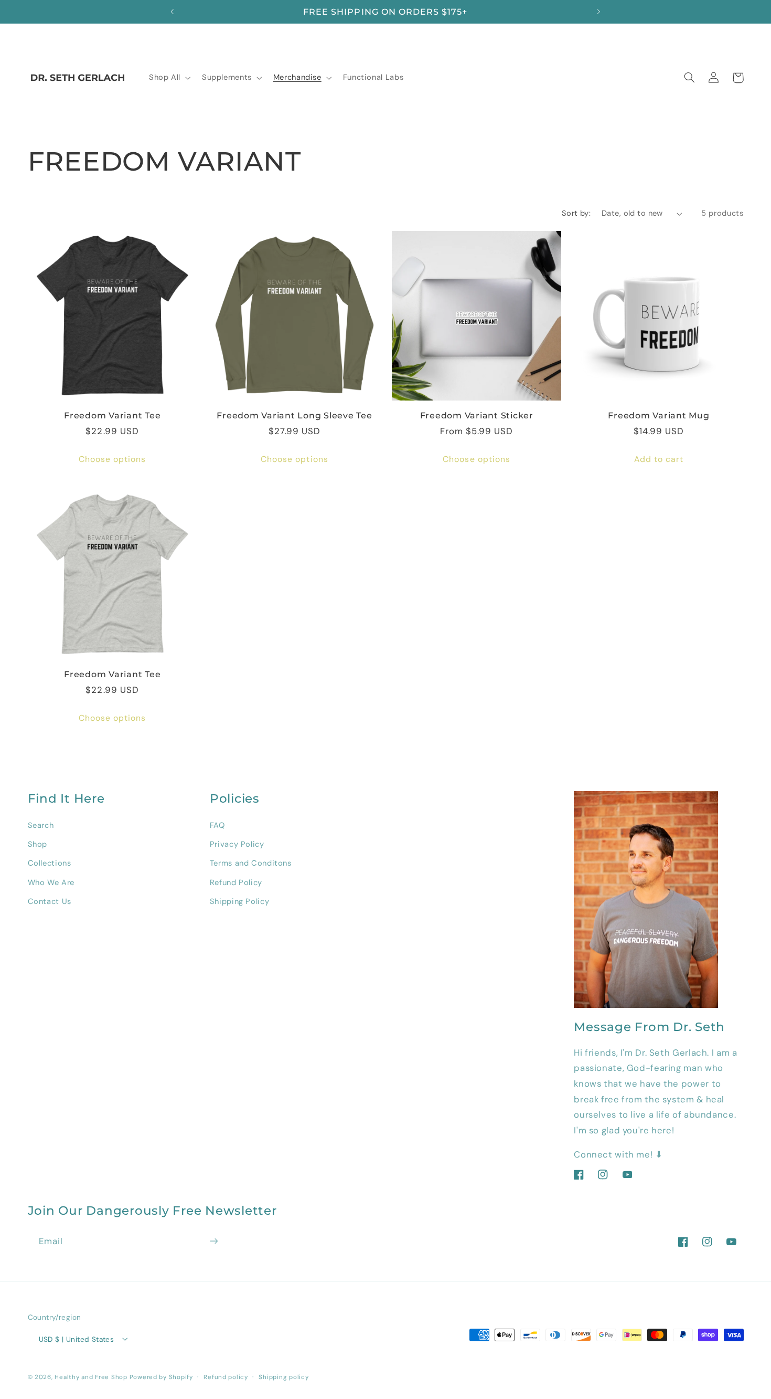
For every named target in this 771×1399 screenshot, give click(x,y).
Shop (38, 843)
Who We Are (51, 882)
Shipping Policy (239, 901)
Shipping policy (283, 1377)
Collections (49, 863)
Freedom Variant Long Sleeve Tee (294, 415)
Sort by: (576, 213)
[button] (168, 77)
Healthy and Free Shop (91, 1377)
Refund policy (226, 1377)
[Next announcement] (598, 11)
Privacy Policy (237, 843)
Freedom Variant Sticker (476, 415)
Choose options (112, 459)
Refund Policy (236, 882)
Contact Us (49, 901)
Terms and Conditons (251, 863)
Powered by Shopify (161, 1377)
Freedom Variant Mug (658, 415)
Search (41, 824)
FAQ (217, 824)
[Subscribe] (213, 1241)
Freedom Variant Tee (112, 415)
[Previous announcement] (172, 11)
